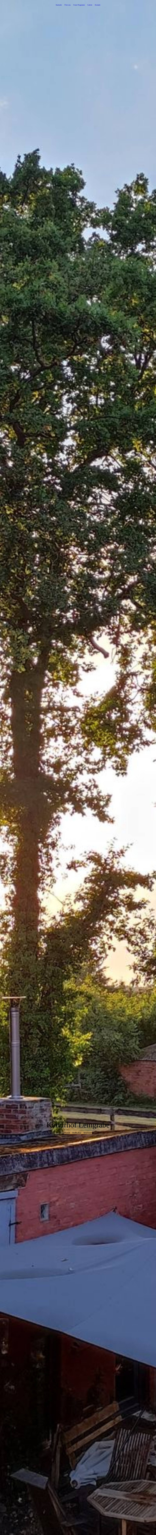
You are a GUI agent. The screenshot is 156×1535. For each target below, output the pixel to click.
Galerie (89, 5)
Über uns (67, 5)
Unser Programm (79, 5)
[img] (78, 767)
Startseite (59, 5)
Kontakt (97, 5)
